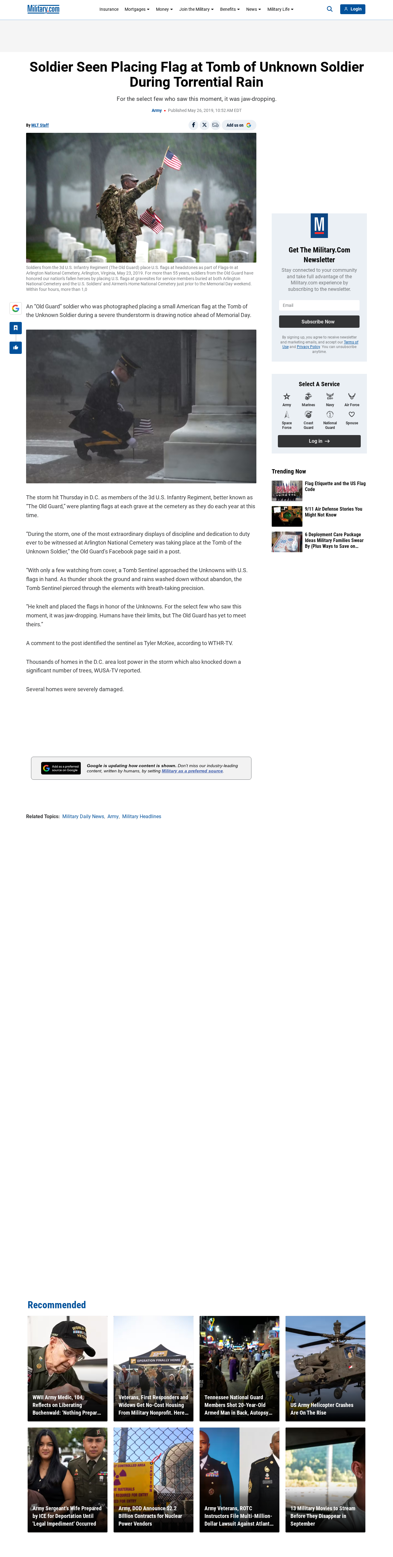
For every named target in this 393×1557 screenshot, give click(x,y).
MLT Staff (40, 125)
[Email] (215, 125)
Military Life (278, 9)
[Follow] (16, 328)
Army (157, 110)
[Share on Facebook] (193, 125)
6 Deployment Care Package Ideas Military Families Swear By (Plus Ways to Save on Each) (334, 540)
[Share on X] (204, 125)
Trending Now (289, 471)
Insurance (109, 9)
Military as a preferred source (192, 770)
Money (162, 9)
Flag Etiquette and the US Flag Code (335, 486)
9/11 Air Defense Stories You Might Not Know (333, 512)
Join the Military (194, 9)
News (251, 9)
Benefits (228, 9)
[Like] (16, 348)
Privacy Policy (308, 347)
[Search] (329, 9)
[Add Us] (16, 308)
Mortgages (135, 9)
